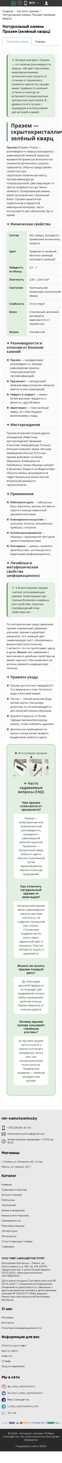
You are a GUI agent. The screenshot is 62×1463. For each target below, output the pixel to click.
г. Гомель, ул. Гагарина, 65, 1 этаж (22, 1162)
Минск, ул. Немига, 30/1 (16, 1167)
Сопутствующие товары (17, 1241)
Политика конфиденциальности (22, 1328)
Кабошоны (8, 1200)
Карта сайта (10, 1351)
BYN (32, 2)
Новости (7, 1356)
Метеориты (9, 1236)
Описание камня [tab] (17, 41)
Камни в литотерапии (15, 1215)
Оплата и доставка (14, 1345)
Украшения (9, 1205)
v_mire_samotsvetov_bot (23, 1406)
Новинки (7, 1184)
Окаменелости (11, 1221)
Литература (10, 1231)
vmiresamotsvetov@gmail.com (26, 1134)
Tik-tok (11, 1413)
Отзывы (6, 1361)
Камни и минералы (13, 1210)
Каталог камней (12, 1195)
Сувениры (8, 1246)
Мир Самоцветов (18, 1399)
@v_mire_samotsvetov (21, 1386)
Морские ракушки (13, 1226)
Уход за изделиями (13, 1366)
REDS (43, 1446)
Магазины (8, 1317)
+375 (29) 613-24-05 (19, 1128)
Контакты (8, 1323)
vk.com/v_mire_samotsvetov (25, 1393)
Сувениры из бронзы (14, 1190)
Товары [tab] (40, 41)
